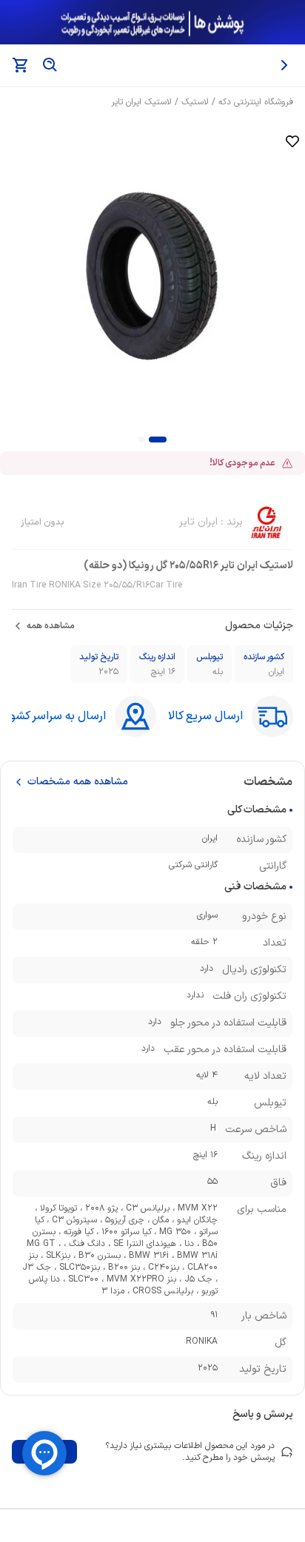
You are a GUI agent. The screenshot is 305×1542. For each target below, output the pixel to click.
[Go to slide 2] (141, 439)
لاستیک (195, 102)
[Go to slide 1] (158, 439)
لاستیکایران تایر (141, 102)
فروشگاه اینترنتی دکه (255, 102)
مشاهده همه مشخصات (77, 782)
